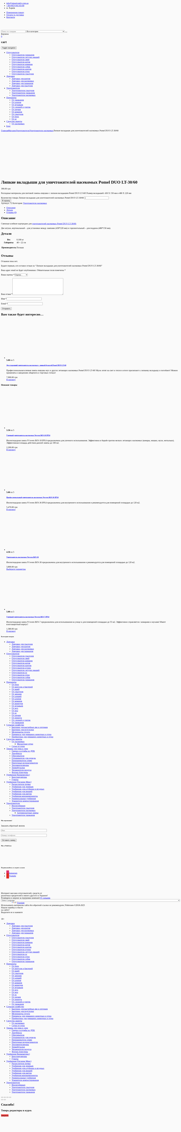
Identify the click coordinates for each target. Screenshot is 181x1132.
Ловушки (10, 76)
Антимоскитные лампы (27, 813)
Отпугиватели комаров (22, 64)
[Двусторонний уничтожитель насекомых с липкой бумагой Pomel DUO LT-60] (26, 358)
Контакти (10, 17)
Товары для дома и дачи (17, 749)
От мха (15, 711)
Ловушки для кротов (21, 78)
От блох (15, 116)
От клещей (16, 696)
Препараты (11, 97)
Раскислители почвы (21, 784)
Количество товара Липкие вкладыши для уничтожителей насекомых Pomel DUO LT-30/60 (42, 198)
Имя (3, 299)
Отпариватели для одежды (24, 758)
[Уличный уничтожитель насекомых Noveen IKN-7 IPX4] (26, 609)
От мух (15, 708)
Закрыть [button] (4, 1115)
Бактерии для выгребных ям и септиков (30, 727)
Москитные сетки (25, 744)
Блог (8, 126)
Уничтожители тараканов (23, 93)
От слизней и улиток (21, 107)
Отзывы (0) (11, 212)
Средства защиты (14, 121)
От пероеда (17, 718)
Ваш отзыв (6, 294)
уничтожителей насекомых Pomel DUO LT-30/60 (54, 224)
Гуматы (15, 779)
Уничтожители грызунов (23, 90)
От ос (14, 119)
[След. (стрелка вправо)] (5, 1099)
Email (4, 304)
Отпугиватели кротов (21, 69)
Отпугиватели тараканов (23, 55)
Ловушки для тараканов (22, 83)
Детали (9, 210)
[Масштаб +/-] (10, 1097)
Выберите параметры (16, 569)
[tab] (93, 208)
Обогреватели (18, 756)
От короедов (17, 703)
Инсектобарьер (18, 806)
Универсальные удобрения (24, 798)
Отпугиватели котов (21, 62)
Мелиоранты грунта (21, 732)
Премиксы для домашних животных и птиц (31, 734)
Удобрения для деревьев (22, 787)
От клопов (16, 102)
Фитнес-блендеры (20, 772)
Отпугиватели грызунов (23, 74)
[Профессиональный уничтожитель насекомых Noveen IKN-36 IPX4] (26, 490)
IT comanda (45, 898)
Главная (4, 130)
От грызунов (17, 114)
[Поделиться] (5, 1097)
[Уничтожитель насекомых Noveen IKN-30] (26, 550)
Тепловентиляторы (20, 765)
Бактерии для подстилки (23, 730)
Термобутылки (18, 768)
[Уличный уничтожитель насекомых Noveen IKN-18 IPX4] (26, 428)
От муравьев (17, 105)
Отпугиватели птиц (21, 71)
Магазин (12, 130)
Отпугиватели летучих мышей (25, 57)
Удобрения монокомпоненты (25, 796)
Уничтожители (13, 88)
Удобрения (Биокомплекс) (18, 775)
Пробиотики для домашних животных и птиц (32, 737)
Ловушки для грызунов (22, 86)
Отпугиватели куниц (21, 668)
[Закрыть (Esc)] (2, 1097)
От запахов (17, 694)
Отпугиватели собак (21, 67)
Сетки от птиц (18, 746)
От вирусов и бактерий (22, 687)
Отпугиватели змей (20, 59)
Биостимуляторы (19, 777)
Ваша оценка (7, 275)
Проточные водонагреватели (25, 763)
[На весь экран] (7, 1097)
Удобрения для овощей (22, 791)
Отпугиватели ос (19, 673)
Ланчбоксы (17, 753)
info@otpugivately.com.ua (17, 3)
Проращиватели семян (22, 760)
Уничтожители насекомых (24, 95)
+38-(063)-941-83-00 (15, 5)
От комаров (17, 112)
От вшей (15, 689)
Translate (21, 903)
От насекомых (18, 124)
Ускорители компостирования (25, 801)
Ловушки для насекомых (23, 81)
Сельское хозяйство (15, 725)
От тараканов (18, 100)
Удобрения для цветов (22, 794)
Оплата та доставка (15, 15)
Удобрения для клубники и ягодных (28, 789)
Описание (11, 208)
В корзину (6, 201)
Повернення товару (15, 12)
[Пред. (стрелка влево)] (2, 1099)
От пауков (16, 109)
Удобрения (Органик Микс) (18, 782)
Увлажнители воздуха (21, 770)
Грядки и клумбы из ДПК (23, 751)
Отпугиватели (12, 52)
